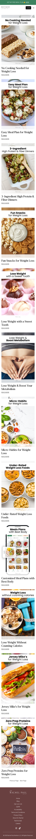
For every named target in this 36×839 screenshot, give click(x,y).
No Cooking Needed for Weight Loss (15, 70)
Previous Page (14, 781)
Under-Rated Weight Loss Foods (16, 516)
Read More (5, 75)
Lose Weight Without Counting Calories (13, 644)
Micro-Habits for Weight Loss (15, 451)
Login (28, 8)
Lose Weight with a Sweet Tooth (16, 323)
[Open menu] (34, 8)
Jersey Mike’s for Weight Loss (15, 708)
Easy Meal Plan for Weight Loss (17, 134)
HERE (27, 2)
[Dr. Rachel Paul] (5, 7)
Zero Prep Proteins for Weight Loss (14, 772)
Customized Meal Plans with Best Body (17, 580)
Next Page (23, 781)
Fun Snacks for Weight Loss (17, 260)
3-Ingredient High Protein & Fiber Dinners (17, 198)
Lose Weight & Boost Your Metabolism (16, 387)
